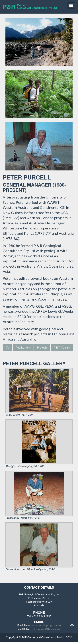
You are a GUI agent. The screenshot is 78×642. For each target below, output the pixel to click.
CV (7, 347)
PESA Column (62, 347)
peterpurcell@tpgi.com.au (46, 625)
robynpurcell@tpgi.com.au (46, 628)
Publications (23, 347)
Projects (42, 347)
